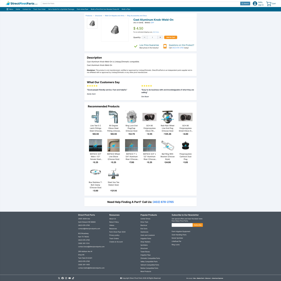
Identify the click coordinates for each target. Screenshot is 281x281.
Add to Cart (170, 37)
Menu (10, 9)
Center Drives (145, 219)
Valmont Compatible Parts (149, 265)
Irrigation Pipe (145, 255)
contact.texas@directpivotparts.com (91, 246)
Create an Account (116, 242)
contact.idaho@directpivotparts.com (91, 268)
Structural (144, 248)
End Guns (143, 228)
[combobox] (140, 3)
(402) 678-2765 (178, 48)
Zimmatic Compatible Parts (150, 258)
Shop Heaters (145, 242)
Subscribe (197, 225)
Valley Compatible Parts (149, 261)
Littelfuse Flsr (176, 241)
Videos (111, 225)
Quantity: (137, 37)
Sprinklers (144, 245)
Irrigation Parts (145, 238)
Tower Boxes (145, 252)
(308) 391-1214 (83, 243)
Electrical (143, 225)
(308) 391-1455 (84, 265)
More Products (145, 271)
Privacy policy (114, 235)
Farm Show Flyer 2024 (117, 232)
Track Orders (114, 238)
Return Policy (114, 222)
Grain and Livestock (147, 235)
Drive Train (144, 222)
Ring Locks (176, 245)
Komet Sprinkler (177, 238)
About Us (112, 219)
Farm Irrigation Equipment (181, 231)
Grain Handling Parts (179, 235)
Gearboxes (144, 232)
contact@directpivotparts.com (89, 228)
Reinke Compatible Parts (149, 268)
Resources (113, 228)
